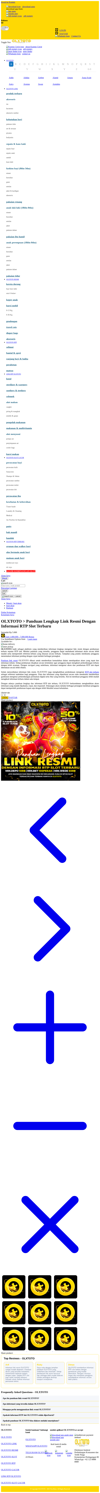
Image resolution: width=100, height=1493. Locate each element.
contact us (26, 54)
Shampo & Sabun (12, 476)
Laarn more (32, 639)
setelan (8, 187)
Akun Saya (5, 576)
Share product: (7, 700)
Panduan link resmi (9, 660)
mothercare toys (12, 563)
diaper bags (12, 333)
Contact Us (76, 36)
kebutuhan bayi (14, 119)
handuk (10, 538)
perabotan (11, 364)
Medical (9, 515)
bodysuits (9, 137)
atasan (8, 173)
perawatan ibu (13, 496)
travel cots (11, 327)
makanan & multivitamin (19, 428)
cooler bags (10, 448)
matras (9, 370)
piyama (9, 133)
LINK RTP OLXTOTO (11, 1476)
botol (8, 378)
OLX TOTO (6, 1437)
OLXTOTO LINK (9, 1444)
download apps (28, 6)
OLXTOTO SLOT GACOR (13, 1483)
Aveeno (26, 84)
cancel (4, 591)
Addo (11, 78)
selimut (10, 347)
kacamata (9, 109)
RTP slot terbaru (92, 672)
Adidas (26, 78)
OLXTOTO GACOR (10, 1470)
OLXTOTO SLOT (9, 1457)
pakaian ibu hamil (15, 236)
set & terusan (11, 129)
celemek (10, 396)
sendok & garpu (12, 416)
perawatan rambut (12, 481)
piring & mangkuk (13, 411)
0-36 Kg (9, 315)
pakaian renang (14, 202)
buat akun (10, 606)
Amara (70, 78)
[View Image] (14, 1299)
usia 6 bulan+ (11, 293)
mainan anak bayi (15, 558)
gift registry (28, 16)
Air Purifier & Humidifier (16, 520)
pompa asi (10, 439)
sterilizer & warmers (16, 384)
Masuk (4, 578)
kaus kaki (9, 162)
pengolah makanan (15, 422)
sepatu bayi (10, 149)
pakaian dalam (11, 230)
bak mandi (11, 532)
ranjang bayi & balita (17, 359)
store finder (27, 51)
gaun (8, 182)
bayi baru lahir (11, 289)
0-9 (89, 69)
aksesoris (9, 195)
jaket (8, 226)
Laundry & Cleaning (13, 511)
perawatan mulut (12, 485)
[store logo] (21, 42)
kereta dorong (13, 284)
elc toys (9, 567)
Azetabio (56, 84)
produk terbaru (14, 93)
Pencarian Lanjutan (9, 588)
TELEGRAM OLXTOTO (37, 1452)
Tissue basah (10, 507)
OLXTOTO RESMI (9, 1450)
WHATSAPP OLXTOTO (36, 1446)
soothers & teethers (16, 390)
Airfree (41, 78)
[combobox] (13, 585)
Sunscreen (10, 472)
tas (7, 104)
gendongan (11, 321)
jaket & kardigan (12, 191)
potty (8, 526)
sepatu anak (10, 153)
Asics (11, 84)
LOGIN (62, 30)
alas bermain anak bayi (18, 552)
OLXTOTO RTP (8, 1463)
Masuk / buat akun (13, 603)
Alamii (55, 78)
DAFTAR (63, 34)
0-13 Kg (9, 310)
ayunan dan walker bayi (18, 546)
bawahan (9, 178)
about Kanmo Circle (33, 47)
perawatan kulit (12, 467)
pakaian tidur (11, 124)
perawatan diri (11, 490)
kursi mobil (12, 305)
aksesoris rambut (12, 113)
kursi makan (12, 454)
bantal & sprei (13, 353)
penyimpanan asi (12, 443)
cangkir (9, 407)
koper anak (12, 299)
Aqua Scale (86, 78)
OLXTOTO (31, 1439)
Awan (40, 84)
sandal (8, 158)
